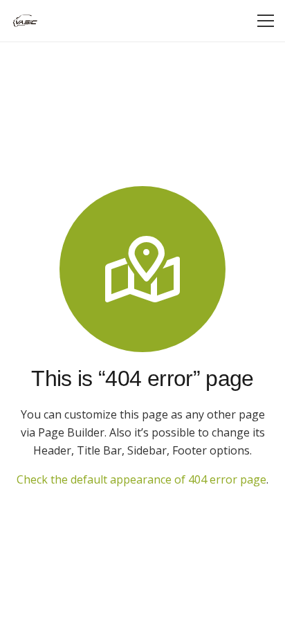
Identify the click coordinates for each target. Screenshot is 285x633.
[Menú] (265, 20)
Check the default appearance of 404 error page (141, 479)
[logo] (25, 21)
